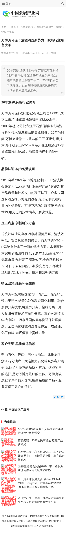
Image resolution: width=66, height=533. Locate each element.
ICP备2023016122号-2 (40, 516)
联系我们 (29, 526)
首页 (3, 26)
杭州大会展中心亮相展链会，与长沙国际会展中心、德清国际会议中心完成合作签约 (41, 455)
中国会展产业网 (9, 53)
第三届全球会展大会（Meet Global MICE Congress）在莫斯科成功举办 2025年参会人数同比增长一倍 (40, 483)
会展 (13, 26)
